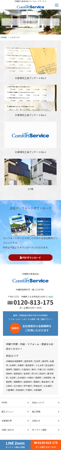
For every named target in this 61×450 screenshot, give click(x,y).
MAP (51, 296)
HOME (4, 402)
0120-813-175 (48, 442)
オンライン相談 (39, 429)
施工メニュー (7, 411)
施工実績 (36, 411)
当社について (38, 402)
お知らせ (36, 420)
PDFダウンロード (31, 257)
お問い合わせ (7, 429)
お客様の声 (6, 420)
